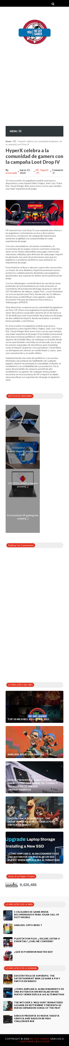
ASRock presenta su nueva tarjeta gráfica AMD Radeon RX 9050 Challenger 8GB (36, 1018)
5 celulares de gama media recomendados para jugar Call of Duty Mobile (36, 915)
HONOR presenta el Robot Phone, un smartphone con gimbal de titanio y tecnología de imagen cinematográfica (33, 785)
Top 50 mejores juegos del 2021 (28, 719)
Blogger (43, 1041)
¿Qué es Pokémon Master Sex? (33, 952)
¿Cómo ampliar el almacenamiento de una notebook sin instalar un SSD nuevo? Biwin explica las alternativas (34, 856)
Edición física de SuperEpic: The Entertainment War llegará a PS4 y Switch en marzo (31, 821)
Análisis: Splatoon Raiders (26, 754)
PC (14, 141)
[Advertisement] (34, 92)
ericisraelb (11, 172)
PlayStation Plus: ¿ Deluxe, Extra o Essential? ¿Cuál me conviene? (37, 940)
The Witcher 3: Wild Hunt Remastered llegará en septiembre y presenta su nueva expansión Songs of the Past (38, 1005)
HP (37, 170)
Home (8, 141)
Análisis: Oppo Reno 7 (28, 925)
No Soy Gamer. (40, 1038)
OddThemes (27, 1041)
